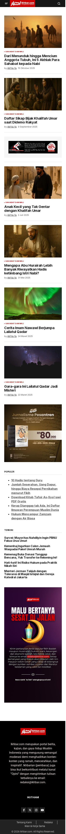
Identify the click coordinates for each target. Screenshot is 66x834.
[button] (6, 3)
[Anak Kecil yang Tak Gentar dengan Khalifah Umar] (33, 182)
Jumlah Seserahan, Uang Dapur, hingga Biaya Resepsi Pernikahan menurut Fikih (34, 489)
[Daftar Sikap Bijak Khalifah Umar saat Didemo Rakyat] (33, 94)
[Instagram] (36, 810)
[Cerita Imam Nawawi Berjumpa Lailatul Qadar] (33, 303)
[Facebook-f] (23, 810)
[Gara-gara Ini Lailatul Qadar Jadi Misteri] (33, 362)
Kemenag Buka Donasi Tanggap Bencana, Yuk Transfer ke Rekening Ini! (30, 556)
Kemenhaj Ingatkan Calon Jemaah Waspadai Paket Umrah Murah (27, 548)
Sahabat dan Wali (14, 52)
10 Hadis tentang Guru (26, 480)
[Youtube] (42, 810)
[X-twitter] (30, 810)
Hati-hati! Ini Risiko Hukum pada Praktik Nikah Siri (30, 564)
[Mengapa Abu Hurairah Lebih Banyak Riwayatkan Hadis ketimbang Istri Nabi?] (33, 241)
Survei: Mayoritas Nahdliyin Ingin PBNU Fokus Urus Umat (30, 539)
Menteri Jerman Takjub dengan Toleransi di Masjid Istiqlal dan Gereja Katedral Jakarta (29, 574)
